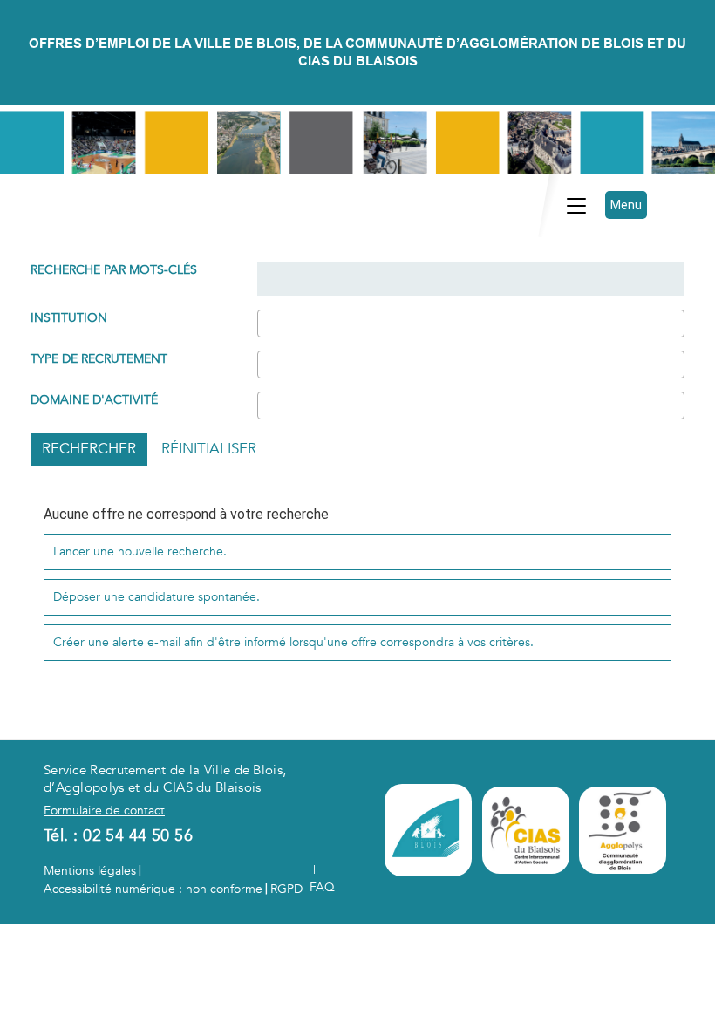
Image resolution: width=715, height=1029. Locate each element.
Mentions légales (90, 870)
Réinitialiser (208, 449)
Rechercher (89, 449)
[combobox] (470, 323)
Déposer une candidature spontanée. (156, 597)
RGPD (286, 889)
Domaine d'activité (94, 400)
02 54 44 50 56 (138, 836)
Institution (69, 318)
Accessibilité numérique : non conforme (153, 889)
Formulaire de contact (104, 810)
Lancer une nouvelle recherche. (140, 551)
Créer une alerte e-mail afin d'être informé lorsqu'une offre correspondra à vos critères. (293, 642)
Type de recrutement (99, 359)
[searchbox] (267, 323)
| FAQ (322, 879)
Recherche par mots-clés (114, 270)
